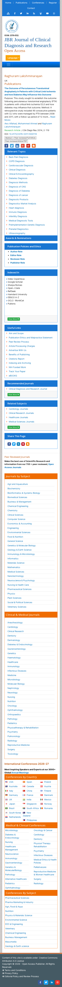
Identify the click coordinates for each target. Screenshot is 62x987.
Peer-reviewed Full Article (24, 138)
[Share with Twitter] (14, 444)
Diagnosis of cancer (18, 195)
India (28, 799)
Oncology (12, 705)
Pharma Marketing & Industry (19, 902)
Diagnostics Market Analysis (22, 203)
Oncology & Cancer (43, 830)
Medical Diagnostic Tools (21, 220)
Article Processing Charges (22, 346)
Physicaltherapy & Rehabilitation (22, 727)
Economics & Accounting (19, 523)
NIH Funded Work (17, 367)
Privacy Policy (11, 973)
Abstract (8, 138)
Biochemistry (13, 488)
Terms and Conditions (15, 970)
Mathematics (13, 567)
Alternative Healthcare (16, 879)
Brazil (11, 808)
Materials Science (15, 563)
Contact (31, 8)
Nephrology (13, 688)
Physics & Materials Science (18, 915)
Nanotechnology (15, 576)
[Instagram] (57, 982)
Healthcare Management (11, 848)
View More (12, 319)
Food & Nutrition (15, 537)
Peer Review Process (19, 342)
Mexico (47, 799)
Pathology (12, 719)
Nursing (11, 697)
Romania (48, 808)
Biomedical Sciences (17, 497)
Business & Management (19, 501)
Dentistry (11, 635)
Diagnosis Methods (18, 182)
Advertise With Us (17, 350)
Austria (47, 786)
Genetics (11, 653)
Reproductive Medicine (18, 745)
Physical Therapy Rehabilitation (42, 845)
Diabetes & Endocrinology (19, 644)
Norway (48, 804)
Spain (29, 782)
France (29, 795)
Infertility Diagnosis (18, 216)
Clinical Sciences (15, 515)
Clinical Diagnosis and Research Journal (28, 389)
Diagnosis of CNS (17, 186)
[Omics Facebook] (15, 13)
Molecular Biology (16, 684)
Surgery (11, 749)
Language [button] (13, 58)
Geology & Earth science (17, 946)
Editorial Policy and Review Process (21, 976)
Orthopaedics (14, 714)
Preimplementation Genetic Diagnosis (27, 225)
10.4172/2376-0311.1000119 (23, 134)
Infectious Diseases (16, 671)
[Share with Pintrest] (23, 444)
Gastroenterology (13, 862)
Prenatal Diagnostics (19, 229)
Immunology (13, 666)
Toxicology (12, 754)
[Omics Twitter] (21, 13)
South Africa (32, 808)
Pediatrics (12, 723)
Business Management (16, 937)
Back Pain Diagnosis (18, 157)
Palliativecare (40, 867)
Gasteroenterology (16, 649)
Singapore (31, 804)
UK (10, 799)
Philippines (31, 820)
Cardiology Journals (18, 409)
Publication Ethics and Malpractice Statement (30, 337)
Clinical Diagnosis (17, 169)
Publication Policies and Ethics (24, 246)
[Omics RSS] (34, 13)
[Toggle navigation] (8, 64)
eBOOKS (13, 375)
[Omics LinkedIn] (27, 13)
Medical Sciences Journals (21, 421)
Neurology (12, 692)
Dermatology (13, 640)
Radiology (12, 740)
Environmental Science (16, 920)
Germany (13, 795)
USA (11, 782)
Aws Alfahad (10, 123)
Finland (47, 791)
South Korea (15, 812)
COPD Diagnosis (17, 161)
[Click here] (8, 13)
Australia (13, 786)
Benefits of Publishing (19, 354)
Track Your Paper (17, 371)
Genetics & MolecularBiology (13, 868)
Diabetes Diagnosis (18, 178)
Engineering (13, 528)
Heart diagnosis (16, 208)
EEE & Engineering (14, 924)
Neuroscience (11, 854)
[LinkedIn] (51, 982)
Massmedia (10, 941)
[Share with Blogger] (27, 444)
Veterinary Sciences (16, 607)
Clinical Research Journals (21, 413)
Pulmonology (13, 736)
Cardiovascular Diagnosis (21, 165)
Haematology (14, 657)
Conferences (38, 2)
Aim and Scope (16, 333)
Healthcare (12, 662)
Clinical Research (15, 631)
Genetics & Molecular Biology (21, 545)
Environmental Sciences (18, 532)
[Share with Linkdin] (18, 444)
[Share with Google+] (23, 146)
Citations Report (16, 359)
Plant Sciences (14, 598)
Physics (11, 593)
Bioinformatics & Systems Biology (23, 493)
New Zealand (27, 814)
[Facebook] (40, 982)
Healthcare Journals (18, 417)
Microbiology (13, 679)
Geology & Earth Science (19, 550)
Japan (12, 804)
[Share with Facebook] (9, 444)
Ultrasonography (17, 233)
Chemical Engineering (17, 506)
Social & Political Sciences (19, 602)
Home (8, 2)
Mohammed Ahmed (27, 123)
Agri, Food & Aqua (14, 906)
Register (53, 2)
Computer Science (16, 519)
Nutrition (11, 701)
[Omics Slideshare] (40, 13)
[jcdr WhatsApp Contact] (54, 13)
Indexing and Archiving (20, 363)
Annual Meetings (20, 772)
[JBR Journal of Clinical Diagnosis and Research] (11, 26)
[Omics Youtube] (47, 13)
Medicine (11, 675)
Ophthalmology (15, 710)
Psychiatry (12, 732)
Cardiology (12, 627)
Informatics (12, 558)
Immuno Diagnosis (18, 212)
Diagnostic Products (18, 199)
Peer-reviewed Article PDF (16, 141)
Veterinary (10, 928)
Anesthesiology (15, 622)
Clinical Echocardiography (21, 174)
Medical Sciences (15, 571)
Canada (30, 786)
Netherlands (15, 817)
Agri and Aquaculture (17, 484)
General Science (15, 541)
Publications (21, 2)
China (29, 791)
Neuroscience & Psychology (21, 580)
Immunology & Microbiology (21, 554)
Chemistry (12, 510)
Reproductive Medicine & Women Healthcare (45, 873)
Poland (47, 782)
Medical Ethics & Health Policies (45, 861)
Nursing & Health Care (18, 585)
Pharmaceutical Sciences (19, 589)
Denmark (48, 795)
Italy (11, 791)
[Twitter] (46, 982)
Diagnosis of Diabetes (19, 191)
